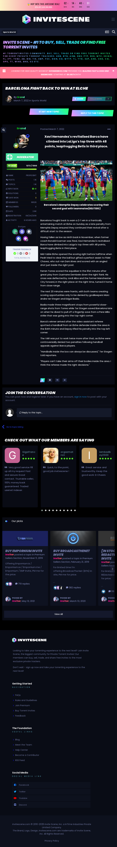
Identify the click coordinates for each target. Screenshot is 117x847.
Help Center (21, 749)
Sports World (39, 100)
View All (58, 614)
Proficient (31, 175)
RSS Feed (20, 760)
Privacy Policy (52, 840)
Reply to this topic (92, 113)
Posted (52, 129)
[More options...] (109, 129)
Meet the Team (23, 744)
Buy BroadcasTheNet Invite (71, 553)
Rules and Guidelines (26, 700)
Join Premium (22, 705)
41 (35, 188)
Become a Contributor (27, 755)
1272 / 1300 (31, 165)
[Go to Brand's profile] (8, 99)
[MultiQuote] (50, 380)
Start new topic (49, 111)
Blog (17, 739)
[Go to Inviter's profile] (8, 599)
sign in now (80, 396)
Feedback (20, 715)
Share (80, 99)
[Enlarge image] (76, 180)
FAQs (18, 695)
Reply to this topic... (32, 412)
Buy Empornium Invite (23, 551)
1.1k (35, 179)
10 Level (12, 165)
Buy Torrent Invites (25, 710)
